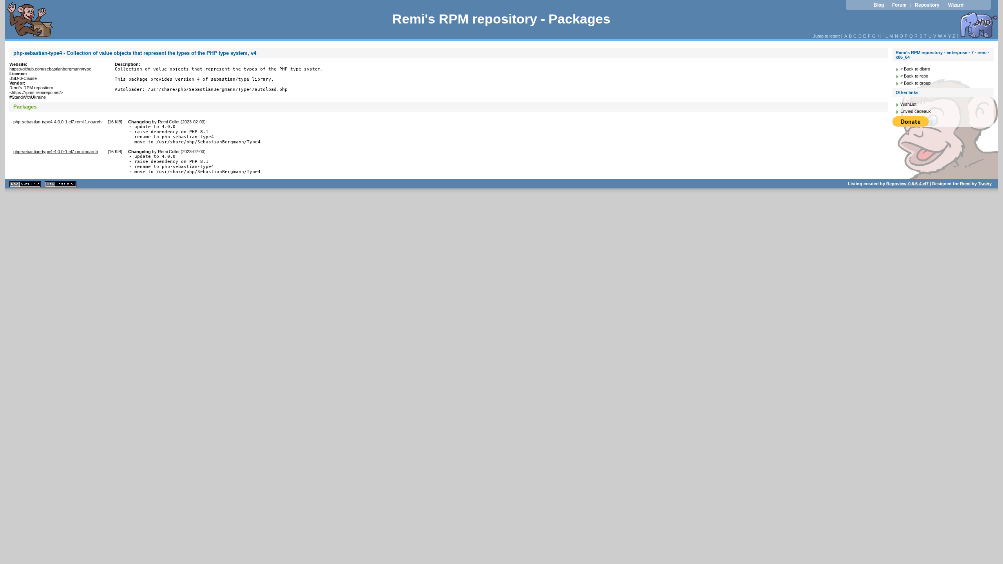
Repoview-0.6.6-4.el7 (907, 183)
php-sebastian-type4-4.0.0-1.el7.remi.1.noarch (57, 121)
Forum (899, 5)
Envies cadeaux (915, 111)
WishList (908, 104)
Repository (927, 5)
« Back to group (915, 83)
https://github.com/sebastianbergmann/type (50, 69)
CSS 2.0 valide (60, 184)
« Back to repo (914, 76)
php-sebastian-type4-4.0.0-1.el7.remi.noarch (55, 151)
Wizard (955, 5)
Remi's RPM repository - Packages (501, 19)
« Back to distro (915, 69)
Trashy (985, 183)
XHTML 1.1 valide (25, 184)
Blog (879, 5)
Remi (965, 183)
